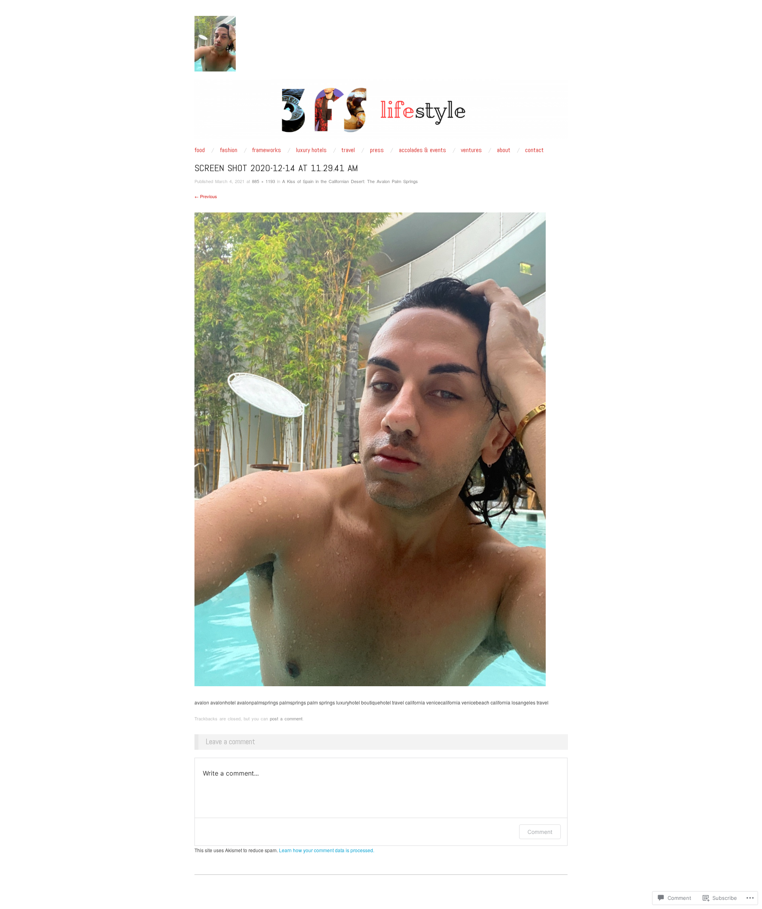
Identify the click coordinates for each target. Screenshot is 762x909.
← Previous (205, 196)
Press (377, 150)
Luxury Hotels (311, 150)
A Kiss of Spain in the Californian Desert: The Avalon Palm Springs (350, 181)
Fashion (228, 150)
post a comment (286, 718)
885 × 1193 (263, 181)
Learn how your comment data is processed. (326, 850)
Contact (534, 150)
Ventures (471, 150)
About (503, 150)
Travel (348, 150)
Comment (539, 831)
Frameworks (266, 150)
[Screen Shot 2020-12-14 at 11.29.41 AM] (370, 448)
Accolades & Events (422, 150)
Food (199, 150)
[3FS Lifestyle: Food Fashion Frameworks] (381, 112)
